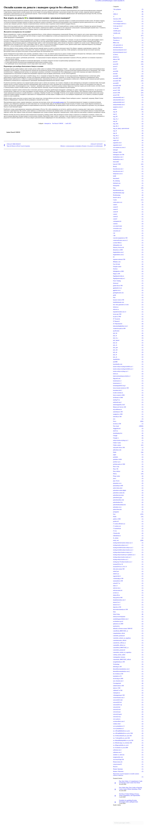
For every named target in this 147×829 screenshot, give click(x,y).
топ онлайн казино (58, 102)
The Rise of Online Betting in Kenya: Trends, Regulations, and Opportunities (129, 794)
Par (57, 123)
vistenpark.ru (47, 123)
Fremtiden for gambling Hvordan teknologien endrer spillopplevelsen (128, 801)
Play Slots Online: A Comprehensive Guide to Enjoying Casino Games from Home (130, 781)
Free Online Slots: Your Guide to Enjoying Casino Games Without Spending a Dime (130, 788)
